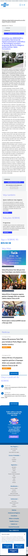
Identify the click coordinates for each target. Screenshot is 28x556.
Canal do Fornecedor (14, 527)
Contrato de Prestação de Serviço (14, 495)
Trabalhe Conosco (14, 521)
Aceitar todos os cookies (7, 546)
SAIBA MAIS (6, 212)
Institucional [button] (14, 499)
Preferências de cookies (13, 551)
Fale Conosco (14, 491)
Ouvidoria (14, 490)
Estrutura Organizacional (14, 502)
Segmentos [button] (14, 465)
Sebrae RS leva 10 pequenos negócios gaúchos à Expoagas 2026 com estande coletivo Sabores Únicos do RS (13, 296)
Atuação (14, 504)
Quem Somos (14, 501)
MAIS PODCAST (14, 403)
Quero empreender (14, 448)
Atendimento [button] (14, 486)
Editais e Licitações (8, 0)
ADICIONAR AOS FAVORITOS (13, 33)
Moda (14, 475)
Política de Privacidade (14, 493)
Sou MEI (14, 450)
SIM (12, 187)
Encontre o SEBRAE (15, 0)
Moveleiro (14, 477)
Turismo (14, 480)
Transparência (14, 506)
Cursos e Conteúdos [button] (14, 455)
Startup (14, 470)
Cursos (14, 457)
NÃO (16, 187)
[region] (13, 543)
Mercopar (14, 482)
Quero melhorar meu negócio (14, 452)
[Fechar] (24, 534)
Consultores (21, 0)
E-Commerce (14, 472)
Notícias (14, 510)
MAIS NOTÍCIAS (14, 373)
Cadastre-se (14, 524)
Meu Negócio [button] (14, 446)
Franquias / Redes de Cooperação (14, 473)
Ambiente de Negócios (14, 513)
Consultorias (14, 459)
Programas (14, 461)
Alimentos (14, 468)
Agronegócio (14, 467)
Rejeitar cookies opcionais (18, 546)
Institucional (2, 0)
